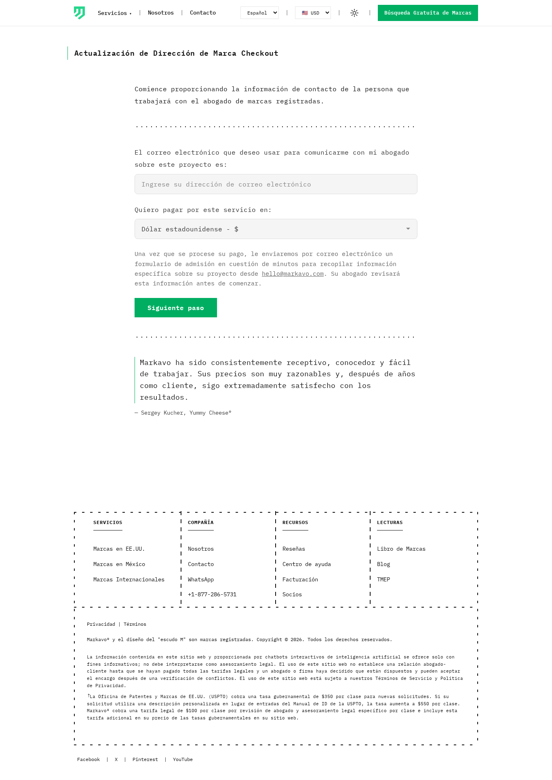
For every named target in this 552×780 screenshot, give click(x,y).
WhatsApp (201, 579)
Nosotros (161, 12)
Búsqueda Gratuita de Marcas (428, 12)
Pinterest (145, 759)
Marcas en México (119, 564)
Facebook (88, 759)
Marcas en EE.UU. (119, 548)
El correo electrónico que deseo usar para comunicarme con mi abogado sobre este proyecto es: (272, 158)
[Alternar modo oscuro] (354, 13)
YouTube (183, 759)
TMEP (383, 579)
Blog (383, 564)
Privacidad (101, 624)
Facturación (300, 579)
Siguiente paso (175, 308)
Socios (292, 594)
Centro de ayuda (306, 564)
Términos (135, 624)
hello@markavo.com (293, 273)
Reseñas (293, 548)
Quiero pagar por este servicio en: (203, 209)
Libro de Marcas (401, 548)
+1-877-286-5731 (212, 594)
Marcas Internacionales (128, 579)
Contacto (203, 12)
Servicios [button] (112, 13)
